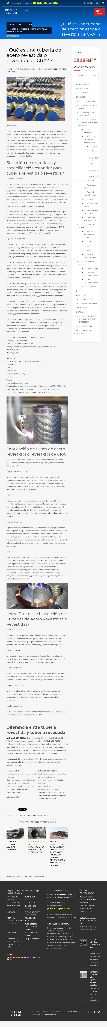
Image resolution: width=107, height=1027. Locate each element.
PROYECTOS (81, 295)
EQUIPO (85, 93)
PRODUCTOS (81, 97)
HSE (77, 291)
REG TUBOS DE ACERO (91, 204)
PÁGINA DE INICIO (83, 84)
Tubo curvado (92, 268)
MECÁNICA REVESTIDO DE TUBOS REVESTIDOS (15, 921)
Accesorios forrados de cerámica (89, 234)
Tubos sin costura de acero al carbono (12, 845)
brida (89, 250)
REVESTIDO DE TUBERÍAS (12, 898)
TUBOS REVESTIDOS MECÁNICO (88, 106)
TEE (93, 151)
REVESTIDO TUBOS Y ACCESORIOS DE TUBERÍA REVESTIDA (89, 122)
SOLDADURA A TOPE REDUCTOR (94, 174)
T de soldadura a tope (91, 281)
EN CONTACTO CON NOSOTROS (82, 331)
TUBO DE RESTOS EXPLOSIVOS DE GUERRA (31, 927)
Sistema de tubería (65, 894)
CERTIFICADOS (81, 308)
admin (12, 69)
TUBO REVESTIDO (59, 69)
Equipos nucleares (89, 101)
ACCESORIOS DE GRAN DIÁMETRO (13, 904)
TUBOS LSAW (30, 903)
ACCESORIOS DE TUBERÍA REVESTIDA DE (90, 139)
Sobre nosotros (82, 88)
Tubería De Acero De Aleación (91, 193)
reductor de (91, 287)
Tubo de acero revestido (41, 815)
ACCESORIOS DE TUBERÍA (86, 226)
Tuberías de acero (90, 186)
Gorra (89, 246)
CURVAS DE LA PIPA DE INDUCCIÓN (88, 114)
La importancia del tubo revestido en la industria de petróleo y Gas (36, 846)
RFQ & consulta (87, 299)
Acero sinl (90, 199)
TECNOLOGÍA (11, 72)
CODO (94, 146)
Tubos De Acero (88, 181)
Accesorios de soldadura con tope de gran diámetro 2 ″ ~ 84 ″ (15, 942)
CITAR (100, 12)
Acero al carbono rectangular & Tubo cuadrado (88, 899)
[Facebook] (4, 3)
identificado (20, 876)
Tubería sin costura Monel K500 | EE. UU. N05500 (88, 920)
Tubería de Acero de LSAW (90, 219)
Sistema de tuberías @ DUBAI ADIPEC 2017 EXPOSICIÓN (88, 319)
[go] (95, 75)
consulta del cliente (89, 303)
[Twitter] (8, 3)
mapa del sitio (60, 948)
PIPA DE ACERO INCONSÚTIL (91, 211)
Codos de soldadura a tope (91, 274)
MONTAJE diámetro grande (90, 255)
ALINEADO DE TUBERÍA (16, 738)
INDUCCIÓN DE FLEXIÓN (30, 907)
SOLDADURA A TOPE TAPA (94, 161)
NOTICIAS (80, 312)
